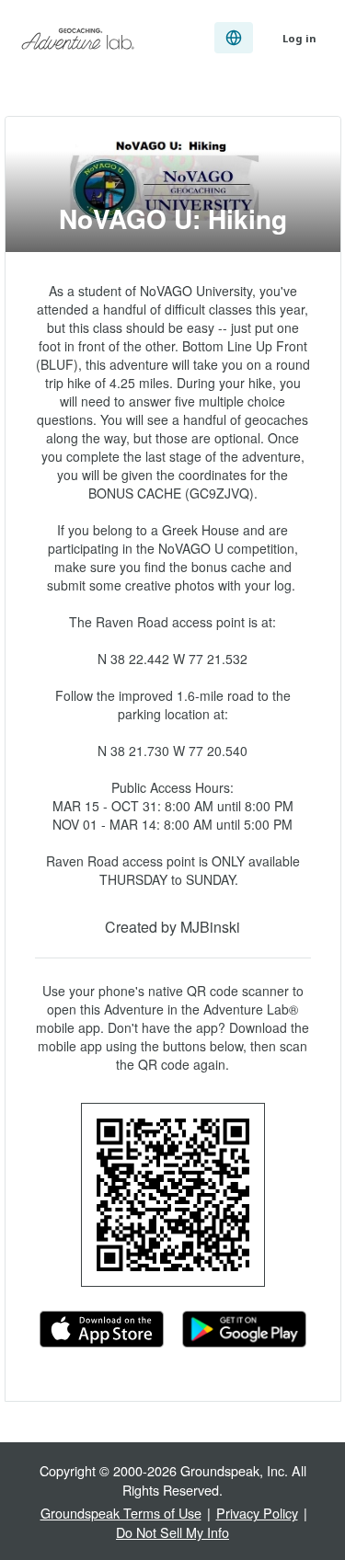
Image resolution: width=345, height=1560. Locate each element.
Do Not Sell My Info (172, 1532)
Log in (299, 38)
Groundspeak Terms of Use (120, 1512)
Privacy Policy (257, 1512)
